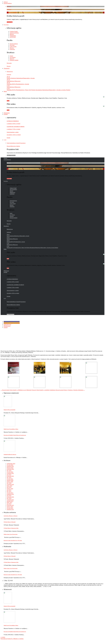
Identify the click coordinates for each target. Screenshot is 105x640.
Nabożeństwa (10, 71)
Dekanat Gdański (14, 60)
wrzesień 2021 (10, 473)
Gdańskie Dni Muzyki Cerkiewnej (10, 454)
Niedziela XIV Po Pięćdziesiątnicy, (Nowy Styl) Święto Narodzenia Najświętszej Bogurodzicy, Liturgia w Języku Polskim (38, 90)
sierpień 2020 (10, 480)
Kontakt (6, 114)
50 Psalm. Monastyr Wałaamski (9, 521)
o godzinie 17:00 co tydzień (13, 129)
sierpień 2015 (10, 501)
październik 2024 (11, 463)
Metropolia (9, 63)
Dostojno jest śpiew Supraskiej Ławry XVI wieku (13, 540)
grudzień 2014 (10, 509)
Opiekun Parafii (14, 31)
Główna (6, 2)
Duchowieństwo (8, 3)
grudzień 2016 (10, 494)
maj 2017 (9, 490)
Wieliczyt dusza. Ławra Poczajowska (10, 534)
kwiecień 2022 (10, 469)
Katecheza (12, 49)
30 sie (8, 82)
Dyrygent (12, 45)
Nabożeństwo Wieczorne (13, 81)
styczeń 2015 (10, 508)
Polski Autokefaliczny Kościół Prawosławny (16, 143)
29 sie (8, 79)
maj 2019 (9, 487)
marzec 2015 (10, 506)
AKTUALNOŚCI (14, 33)
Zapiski (6, 327)
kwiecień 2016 (10, 497)
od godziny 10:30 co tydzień (14, 134)
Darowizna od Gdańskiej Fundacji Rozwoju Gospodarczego (15, 435)
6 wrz (8, 88)
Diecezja (12, 58)
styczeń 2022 (10, 472)
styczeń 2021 (10, 479)
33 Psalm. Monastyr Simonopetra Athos (11, 528)
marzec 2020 (10, 481)
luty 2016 (9, 498)
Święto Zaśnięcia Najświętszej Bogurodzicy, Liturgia (21, 78)
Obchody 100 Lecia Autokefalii (9, 409)
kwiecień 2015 (10, 505)
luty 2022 (9, 470)
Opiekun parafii (12, 12)
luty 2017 (9, 491)
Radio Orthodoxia (11, 155)
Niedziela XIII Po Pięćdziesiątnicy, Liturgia (18, 84)
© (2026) (3, 637)
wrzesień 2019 (10, 484)
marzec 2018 (10, 488)
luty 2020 (9, 483)
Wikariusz (9, 6)
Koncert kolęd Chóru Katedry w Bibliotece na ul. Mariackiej (16, 390)
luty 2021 (9, 477)
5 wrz (8, 85)
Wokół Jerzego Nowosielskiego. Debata (11, 625)
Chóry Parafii (13, 46)
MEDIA (12, 34)
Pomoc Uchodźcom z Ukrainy (12, 321)
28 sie (8, 76)
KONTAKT (13, 37)
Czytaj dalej (10, 22)
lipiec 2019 (9, 485)
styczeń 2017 (10, 492)
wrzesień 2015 (10, 499)
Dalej (8, 100)
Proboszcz (9, 9)
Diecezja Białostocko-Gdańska (13, 146)
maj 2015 (9, 504)
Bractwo (12, 48)
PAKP (11, 56)
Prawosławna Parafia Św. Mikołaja (12, 638)
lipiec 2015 (9, 502)
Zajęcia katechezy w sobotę (13, 132)
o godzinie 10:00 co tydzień (13, 123)
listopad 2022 (10, 467)
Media (5, 91)
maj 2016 (9, 495)
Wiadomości (13, 35)
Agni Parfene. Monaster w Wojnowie (10, 515)
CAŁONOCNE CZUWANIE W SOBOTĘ (15, 126)
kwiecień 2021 (10, 476)
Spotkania (9, 74)
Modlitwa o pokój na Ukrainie (12, 323)
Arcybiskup (13, 57)
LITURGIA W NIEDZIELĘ (13, 121)
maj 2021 (9, 474)
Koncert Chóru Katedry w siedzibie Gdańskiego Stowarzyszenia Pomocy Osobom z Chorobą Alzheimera (58, 390)
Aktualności (7, 68)
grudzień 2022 (10, 466)
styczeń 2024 (10, 465)
